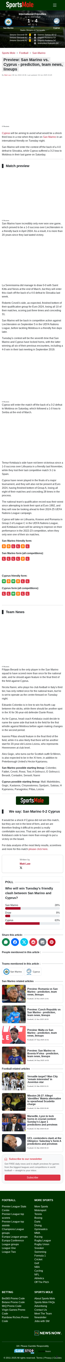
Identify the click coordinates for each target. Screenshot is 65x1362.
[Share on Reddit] (33, 942)
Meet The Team (43, 1313)
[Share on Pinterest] (52, 942)
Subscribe (32, 1177)
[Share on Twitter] (24, 942)
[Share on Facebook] (15, 942)
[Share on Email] (42, 942)
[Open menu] (54, 5)
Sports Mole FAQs (44, 1302)
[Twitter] (21, 867)
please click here (38, 849)
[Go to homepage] (20, 4)
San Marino (8, 28)
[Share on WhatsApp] (6, 942)
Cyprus (56, 28)
